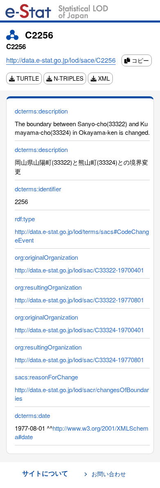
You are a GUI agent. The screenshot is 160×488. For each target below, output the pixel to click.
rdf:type (25, 218)
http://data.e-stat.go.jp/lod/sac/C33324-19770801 (79, 359)
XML (103, 78)
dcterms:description (41, 111)
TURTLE (27, 78)
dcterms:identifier (38, 188)
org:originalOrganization (46, 257)
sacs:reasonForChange (46, 376)
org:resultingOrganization (48, 287)
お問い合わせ (108, 474)
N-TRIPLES (67, 78)
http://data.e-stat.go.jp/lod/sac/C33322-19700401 (79, 270)
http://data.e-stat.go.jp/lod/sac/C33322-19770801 (79, 299)
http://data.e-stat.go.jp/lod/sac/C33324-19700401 (79, 329)
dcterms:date (32, 415)
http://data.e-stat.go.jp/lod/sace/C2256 (61, 60)
